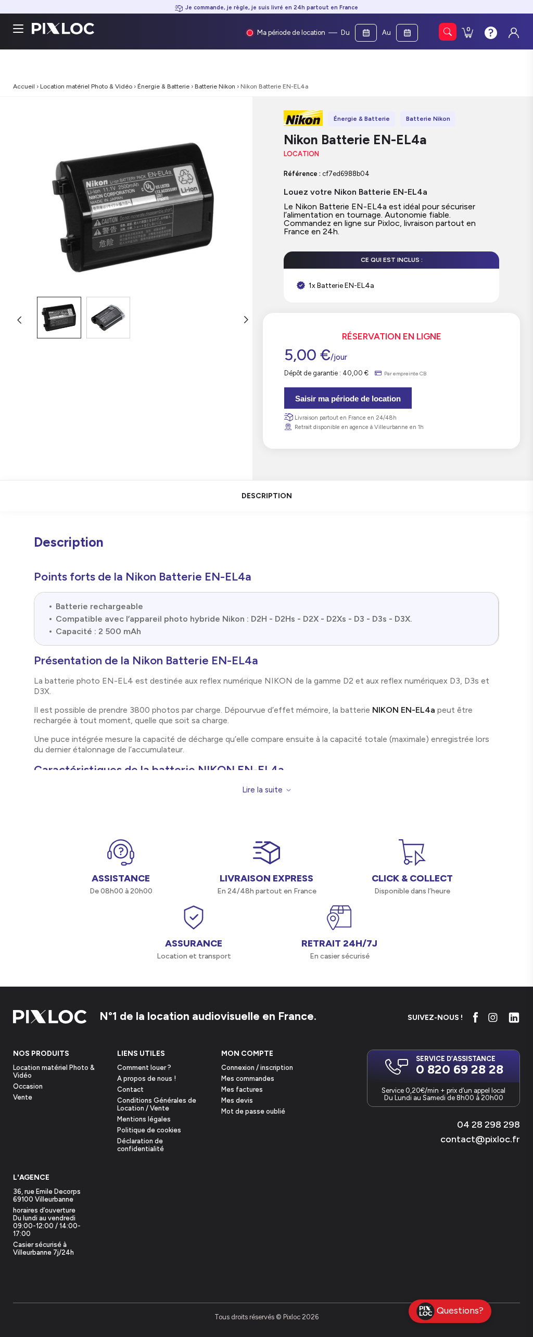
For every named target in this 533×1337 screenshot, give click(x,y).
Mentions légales (144, 1119)
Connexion (512, 30)
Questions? (460, 1310)
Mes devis (237, 1100)
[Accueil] (50, 1017)
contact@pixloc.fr (480, 1139)
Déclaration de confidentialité (140, 1145)
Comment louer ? (144, 1067)
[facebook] (475, 1017)
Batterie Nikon (215, 86)
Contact (130, 1089)
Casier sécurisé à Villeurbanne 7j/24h (43, 1248)
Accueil (24, 86)
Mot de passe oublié (253, 1111)
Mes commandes (247, 1078)
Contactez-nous (490, 32)
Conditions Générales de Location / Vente (156, 1104)
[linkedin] (514, 1018)
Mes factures (242, 1089)
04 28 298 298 (488, 1124)
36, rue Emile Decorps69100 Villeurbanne (47, 1195)
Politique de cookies (149, 1130)
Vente (22, 1097)
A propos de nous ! (146, 1078)
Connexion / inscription (257, 1067)
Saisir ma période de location (348, 398)
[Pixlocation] (63, 28)
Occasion (28, 1086)
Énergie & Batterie (163, 86)
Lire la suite (262, 790)
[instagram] (493, 1017)
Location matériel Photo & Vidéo (86, 86)
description (267, 495)
